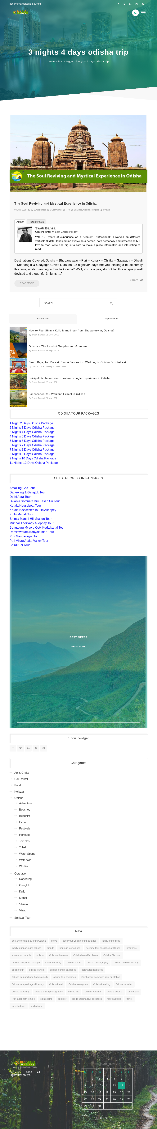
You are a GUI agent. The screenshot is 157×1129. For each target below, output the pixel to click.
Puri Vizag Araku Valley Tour (29, 540)
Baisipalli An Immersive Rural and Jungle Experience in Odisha (69, 378)
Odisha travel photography (49, 991)
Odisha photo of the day (126, 962)
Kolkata (19, 791)
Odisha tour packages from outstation (100, 977)
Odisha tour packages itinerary (28, 984)
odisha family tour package (26, 962)
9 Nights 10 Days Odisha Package (33, 458)
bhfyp (54, 940)
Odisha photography (97, 962)
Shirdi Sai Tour (20, 545)
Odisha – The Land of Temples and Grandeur (58, 346)
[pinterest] (143, 4)
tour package (114, 999)
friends (50, 948)
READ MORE (27, 283)
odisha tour (18, 970)
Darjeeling (25, 878)
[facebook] (118, 4)
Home (52, 61)
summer (62, 999)
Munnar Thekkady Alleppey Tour (31, 523)
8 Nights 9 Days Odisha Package (32, 454)
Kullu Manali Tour (21, 514)
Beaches (78, 210)
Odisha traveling (101, 984)
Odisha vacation (93, 991)
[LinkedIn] (137, 280)
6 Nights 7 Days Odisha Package (32, 445)
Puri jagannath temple (23, 999)
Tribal (22, 847)
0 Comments (56, 210)
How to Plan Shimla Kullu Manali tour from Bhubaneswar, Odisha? (71, 330)
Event (22, 822)
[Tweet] (125, 280)
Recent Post (43, 318)
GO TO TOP (101, 1118)
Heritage (24, 834)
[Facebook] (120, 280)
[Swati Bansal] (24, 234)
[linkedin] (130, 4)
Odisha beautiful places (85, 955)
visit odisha (37, 1006)
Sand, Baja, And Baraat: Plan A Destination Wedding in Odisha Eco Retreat (77, 362)
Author (20, 221)
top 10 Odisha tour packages (87, 999)
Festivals (24, 828)
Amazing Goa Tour (22, 488)
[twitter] (124, 4)
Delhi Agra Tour (20, 496)
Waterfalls (25, 860)
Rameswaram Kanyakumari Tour (32, 532)
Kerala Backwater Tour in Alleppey (33, 510)
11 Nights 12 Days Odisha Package (34, 462)
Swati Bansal (45, 228)
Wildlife (23, 866)
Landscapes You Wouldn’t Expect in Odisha (57, 393)
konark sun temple (21, 955)
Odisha (86, 210)
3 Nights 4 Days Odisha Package (32, 432)
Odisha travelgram (78, 984)
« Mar (84, 1115)
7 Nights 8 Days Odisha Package (32, 449)
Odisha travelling (20, 991)
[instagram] (136, 4)
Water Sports (27, 853)
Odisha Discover (112, 955)
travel (129, 999)
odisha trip (73, 991)
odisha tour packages (64, 977)
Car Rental (21, 779)
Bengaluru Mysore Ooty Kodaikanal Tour (37, 527)
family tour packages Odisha (26, 948)
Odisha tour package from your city (30, 977)
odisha (40, 955)
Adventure (25, 803)
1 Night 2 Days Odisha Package (31, 423)
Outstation (20, 873)
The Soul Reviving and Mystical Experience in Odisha (55, 203)
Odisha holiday (53, 962)
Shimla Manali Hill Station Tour (31, 518)
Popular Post (111, 318)
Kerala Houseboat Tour (25, 505)
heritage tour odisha (70, 948)
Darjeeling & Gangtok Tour (28, 492)
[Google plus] (131, 280)
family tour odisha (111, 940)
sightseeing (46, 999)
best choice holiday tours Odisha (29, 940)
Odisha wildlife (114, 991)
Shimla (23, 904)
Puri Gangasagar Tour (24, 536)
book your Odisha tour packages (79, 940)
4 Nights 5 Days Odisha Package (32, 436)
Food (17, 785)
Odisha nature (74, 962)
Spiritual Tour (22, 917)
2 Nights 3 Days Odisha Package (32, 427)
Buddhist (24, 815)
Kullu (22, 891)
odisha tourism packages (63, 970)
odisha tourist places (92, 970)
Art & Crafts (21, 772)
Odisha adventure (58, 955)
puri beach (133, 991)
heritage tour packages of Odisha (103, 948)
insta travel (131, 948)
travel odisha (18, 1006)
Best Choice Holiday (66, 231)
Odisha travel (56, 984)
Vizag (22, 910)
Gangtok (24, 885)
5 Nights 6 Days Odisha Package (32, 440)
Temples (95, 210)
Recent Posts (36, 221)
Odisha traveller (124, 984)
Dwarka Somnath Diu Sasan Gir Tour (35, 501)
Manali (23, 897)
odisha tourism (36, 970)
